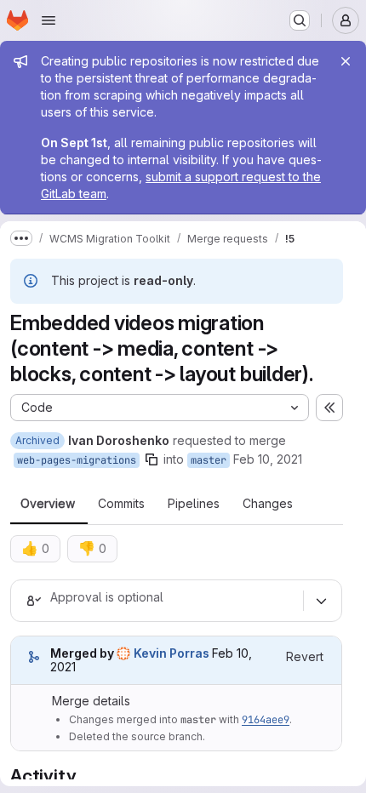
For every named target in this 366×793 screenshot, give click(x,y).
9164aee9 (265, 720)
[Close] (345, 61)
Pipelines (194, 504)
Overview (47, 504)
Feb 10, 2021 (267, 459)
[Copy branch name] (151, 459)
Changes (268, 504)
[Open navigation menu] (48, 20)
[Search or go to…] (299, 20)
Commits (121, 504)
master (208, 460)
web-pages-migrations (76, 460)
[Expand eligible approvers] (321, 600)
